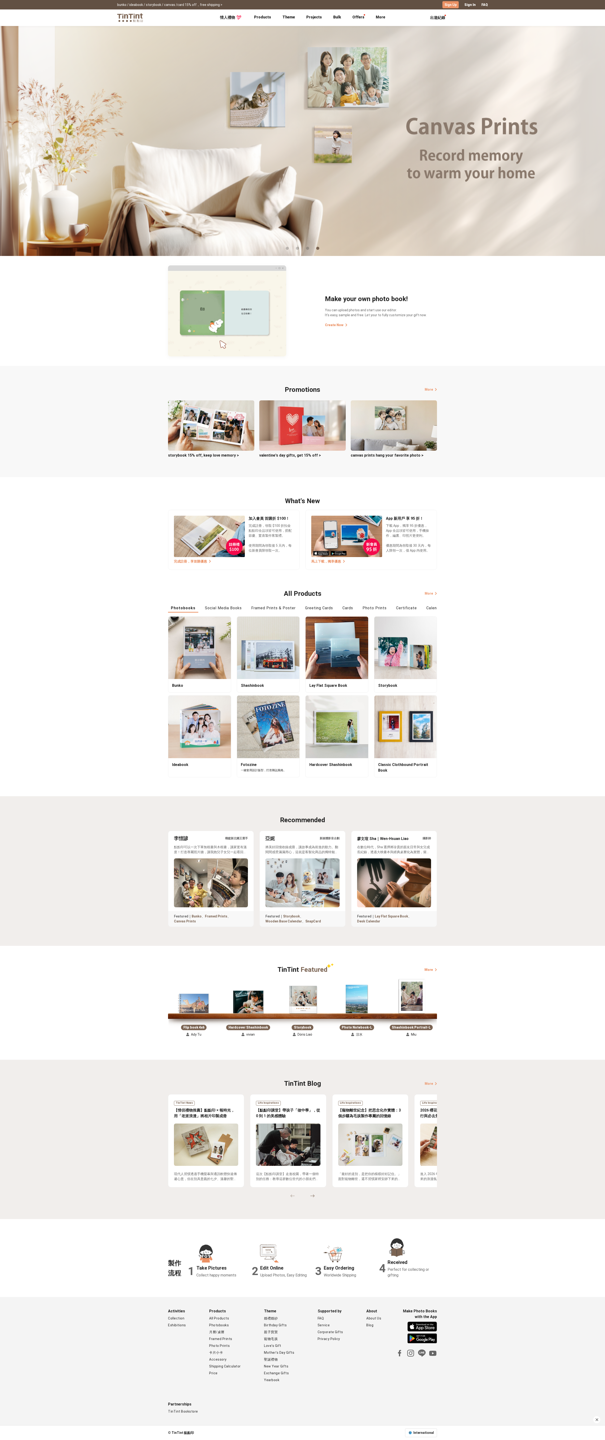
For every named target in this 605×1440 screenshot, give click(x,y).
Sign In (470, 5)
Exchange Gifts (276, 1373)
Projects (314, 17)
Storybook (291, 916)
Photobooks (219, 1325)
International (423, 1433)
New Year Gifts (276, 1366)
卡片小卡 (216, 1352)
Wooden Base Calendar (283, 921)
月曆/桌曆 (217, 1332)
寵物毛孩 (271, 1339)
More (429, 389)
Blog (369, 1325)
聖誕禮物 (271, 1359)
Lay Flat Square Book (391, 916)
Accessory (218, 1359)
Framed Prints (216, 916)
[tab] (262, 18)
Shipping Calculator (225, 1366)
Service (324, 1325)
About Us (373, 1318)
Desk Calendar (368, 921)
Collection (176, 1318)
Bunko (197, 916)
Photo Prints (219, 1346)
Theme (288, 17)
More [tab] (380, 17)
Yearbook (271, 1380)
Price (213, 1373)
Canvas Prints (185, 921)
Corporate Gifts (330, 1332)
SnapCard (313, 921)
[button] (194, 1004)
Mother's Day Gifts (279, 1352)
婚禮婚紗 (271, 1318)
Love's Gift (272, 1346)
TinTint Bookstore (183, 1411)
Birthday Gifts (275, 1325)
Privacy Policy (329, 1339)
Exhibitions (177, 1325)
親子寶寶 (271, 1332)
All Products (219, 1318)
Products (262, 17)
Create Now (334, 325)
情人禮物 (227, 17)
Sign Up (451, 5)
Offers (358, 17)
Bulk (337, 17)
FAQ (484, 5)
